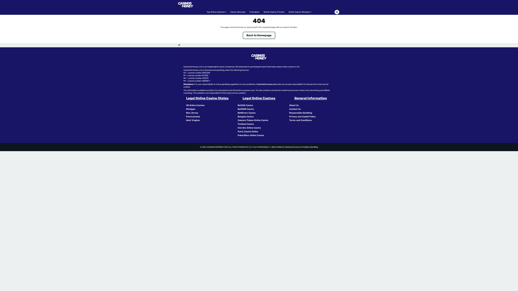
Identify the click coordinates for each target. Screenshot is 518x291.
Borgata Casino (246, 116)
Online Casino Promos (274, 12)
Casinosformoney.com (266, 84)
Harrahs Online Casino (249, 128)
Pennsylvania (193, 116)
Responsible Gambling (300, 113)
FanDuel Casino (246, 124)
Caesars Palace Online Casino (253, 120)
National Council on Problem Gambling (301, 147)
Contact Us (295, 109)
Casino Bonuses (238, 12)
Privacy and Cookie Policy (302, 116)
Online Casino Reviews (299, 12)
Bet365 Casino (245, 105)
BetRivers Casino (246, 113)
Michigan (190, 109)
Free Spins (255, 12)
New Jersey (192, 113)
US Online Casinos (195, 105)
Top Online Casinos (216, 12)
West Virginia (193, 120)
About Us (294, 105)
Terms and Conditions (300, 120)
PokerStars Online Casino (251, 135)
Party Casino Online (248, 131)
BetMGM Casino (246, 109)
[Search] (337, 12)
